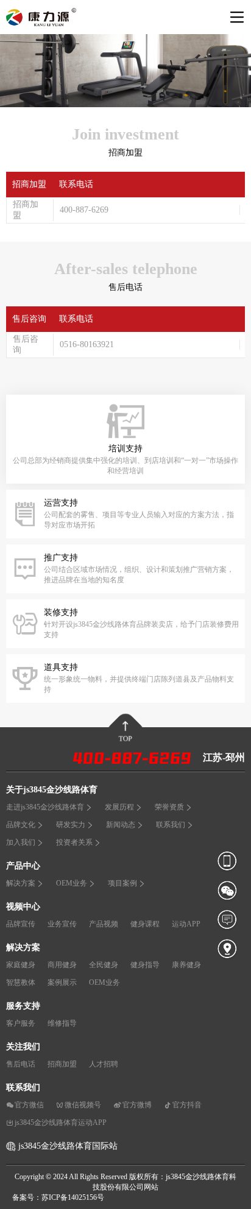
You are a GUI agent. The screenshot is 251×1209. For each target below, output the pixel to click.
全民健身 (103, 965)
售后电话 (20, 1064)
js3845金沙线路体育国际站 (68, 1146)
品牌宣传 (20, 924)
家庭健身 (20, 965)
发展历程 (119, 807)
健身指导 (145, 965)
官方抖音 (187, 1105)
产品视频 (103, 924)
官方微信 (29, 1105)
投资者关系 (74, 842)
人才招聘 (103, 1064)
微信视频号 (83, 1105)
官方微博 (137, 1105)
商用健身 (62, 965)
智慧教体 (20, 982)
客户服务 (20, 1023)
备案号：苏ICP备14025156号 (58, 1197)
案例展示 (62, 982)
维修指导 (62, 1023)
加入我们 (20, 842)
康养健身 (186, 965)
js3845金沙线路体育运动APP (61, 1122)
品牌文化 (20, 824)
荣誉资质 (169, 807)
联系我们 (170, 824)
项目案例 (122, 883)
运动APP (186, 924)
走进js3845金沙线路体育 (45, 807)
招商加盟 (62, 1064)
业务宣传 (62, 924)
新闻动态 (120, 824)
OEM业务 (71, 883)
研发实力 (70, 824)
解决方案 (20, 883)
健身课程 (145, 924)
